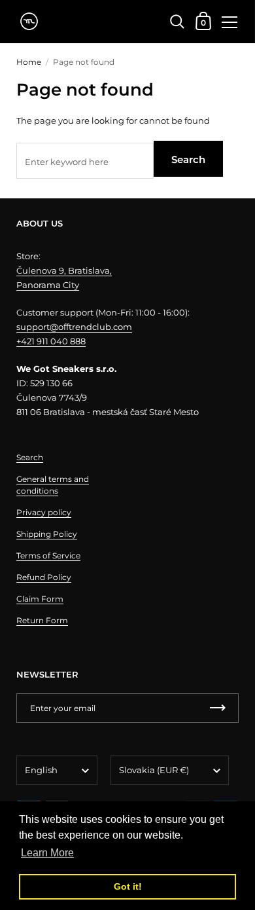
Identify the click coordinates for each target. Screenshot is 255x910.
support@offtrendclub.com (74, 326)
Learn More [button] (47, 852)
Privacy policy (43, 512)
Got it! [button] (128, 886)
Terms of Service (48, 555)
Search (188, 159)
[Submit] (218, 708)
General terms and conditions (52, 485)
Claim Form (39, 599)
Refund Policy (43, 577)
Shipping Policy (46, 534)
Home (28, 62)
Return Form (42, 620)
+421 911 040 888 (51, 341)
